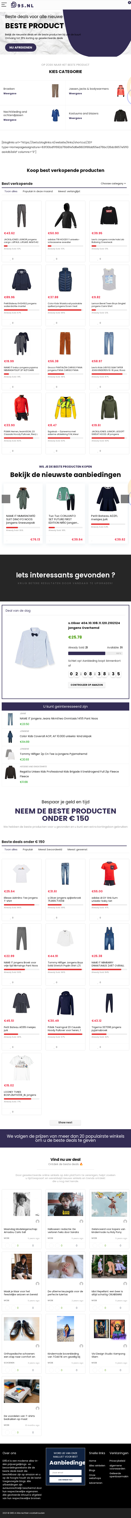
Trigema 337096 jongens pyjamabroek (106, 1029)
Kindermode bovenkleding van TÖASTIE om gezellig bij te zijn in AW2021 (64, 1357)
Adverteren (95, 1483)
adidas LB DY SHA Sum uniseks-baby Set (105, 899)
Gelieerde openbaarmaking (120, 1475)
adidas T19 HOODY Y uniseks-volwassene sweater (64, 241)
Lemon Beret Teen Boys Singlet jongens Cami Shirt (109, 305)
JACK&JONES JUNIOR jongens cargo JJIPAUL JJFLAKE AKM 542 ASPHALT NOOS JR (21, 242)
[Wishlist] (120, 5)
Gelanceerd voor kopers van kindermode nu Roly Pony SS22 (108, 1232)
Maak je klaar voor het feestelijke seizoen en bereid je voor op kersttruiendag (21, 1294)
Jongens (24, 731)
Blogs (92, 1470)
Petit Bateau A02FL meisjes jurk (65, 517)
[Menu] (4, 4)
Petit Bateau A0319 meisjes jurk (20, 1029)
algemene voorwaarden (117, 1467)
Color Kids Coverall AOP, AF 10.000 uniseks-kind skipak (56, 736)
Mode (6, 1238)
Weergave (9, 93)
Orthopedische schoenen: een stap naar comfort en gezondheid (19, 1357)
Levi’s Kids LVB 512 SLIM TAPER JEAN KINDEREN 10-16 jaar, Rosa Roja (108, 370)
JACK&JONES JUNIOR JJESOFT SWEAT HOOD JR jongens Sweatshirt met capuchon (108, 434)
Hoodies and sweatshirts (33, 766)
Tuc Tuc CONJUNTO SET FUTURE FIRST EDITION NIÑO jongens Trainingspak (24, 521)
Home (92, 1461)
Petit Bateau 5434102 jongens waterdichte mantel (20, 305)
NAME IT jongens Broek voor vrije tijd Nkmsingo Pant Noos (21, 964)
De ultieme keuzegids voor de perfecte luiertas (65, 1293)
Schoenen (9, 1362)
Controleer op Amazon (98, 685)
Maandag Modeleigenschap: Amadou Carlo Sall (21, 1230)
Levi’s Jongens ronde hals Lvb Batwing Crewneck (108, 241)
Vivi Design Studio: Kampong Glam (108, 1355)
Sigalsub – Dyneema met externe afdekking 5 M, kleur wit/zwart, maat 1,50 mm (63, 434)
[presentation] (6, 499)
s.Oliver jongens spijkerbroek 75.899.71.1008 (64, 899)
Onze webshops (95, 1476)
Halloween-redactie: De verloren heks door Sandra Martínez (63, 1232)
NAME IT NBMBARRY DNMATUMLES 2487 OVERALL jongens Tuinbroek (108, 965)
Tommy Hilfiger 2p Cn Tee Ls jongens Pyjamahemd (53, 754)
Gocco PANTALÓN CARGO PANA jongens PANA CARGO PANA (65, 369)
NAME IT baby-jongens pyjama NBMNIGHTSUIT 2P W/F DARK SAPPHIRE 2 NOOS (21, 370)
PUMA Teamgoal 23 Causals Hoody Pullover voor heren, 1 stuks (64, 1030)
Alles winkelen (97, 1465)
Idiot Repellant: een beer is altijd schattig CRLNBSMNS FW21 (107, 1294)
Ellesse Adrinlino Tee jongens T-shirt (21, 899)
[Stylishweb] (37, 1222)
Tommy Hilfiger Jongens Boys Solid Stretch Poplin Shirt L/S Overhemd (65, 965)
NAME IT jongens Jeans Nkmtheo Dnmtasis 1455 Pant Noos (59, 718)
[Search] (113, 4)
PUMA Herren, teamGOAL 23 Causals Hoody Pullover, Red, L (21, 433)
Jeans (23, 713)
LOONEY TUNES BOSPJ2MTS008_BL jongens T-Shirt (20, 1095)
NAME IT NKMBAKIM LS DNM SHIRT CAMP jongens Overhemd (108, 519)
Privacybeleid (117, 1461)
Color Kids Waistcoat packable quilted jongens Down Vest (65, 305)
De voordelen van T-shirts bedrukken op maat (19, 1417)
